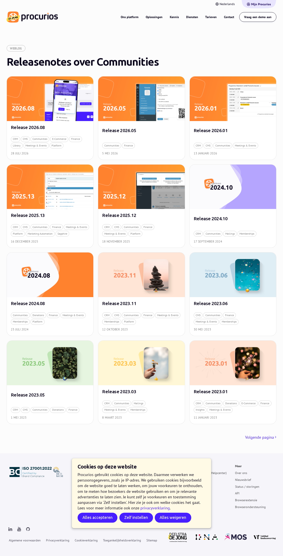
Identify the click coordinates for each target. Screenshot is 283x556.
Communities (40, 138)
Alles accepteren (97, 517)
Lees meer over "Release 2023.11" (141, 294)
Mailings (230, 233)
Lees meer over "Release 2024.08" (50, 294)
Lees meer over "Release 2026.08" (50, 118)
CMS (25, 138)
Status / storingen (247, 487)
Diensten (192, 17)
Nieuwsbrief (243, 480)
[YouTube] (19, 529)
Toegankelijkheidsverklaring (122, 540)
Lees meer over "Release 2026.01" (233, 118)
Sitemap (151, 540)
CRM (15, 138)
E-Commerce (59, 138)
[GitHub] (27, 529)
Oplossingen (154, 17)
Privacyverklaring (57, 540)
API (237, 493)
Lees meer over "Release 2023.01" (233, 382)
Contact (229, 17)
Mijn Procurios (261, 4)
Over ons (241, 473)
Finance (75, 138)
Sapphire (62, 233)
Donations (38, 315)
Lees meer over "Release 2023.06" (233, 294)
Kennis (174, 17)
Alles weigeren (173, 517)
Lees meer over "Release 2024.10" (233, 206)
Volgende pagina (259, 437)
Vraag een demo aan (258, 17)
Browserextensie (246, 500)
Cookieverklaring (86, 540)
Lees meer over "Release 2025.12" (141, 206)
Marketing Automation (40, 233)
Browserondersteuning (250, 507)
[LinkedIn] (10, 529)
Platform (56, 145)
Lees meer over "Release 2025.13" (50, 206)
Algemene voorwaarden (25, 540)
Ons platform (129, 17)
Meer (238, 466)
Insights (200, 409)
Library (17, 145)
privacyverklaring (155, 507)
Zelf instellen (136, 517)
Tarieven (211, 17)
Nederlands (227, 4)
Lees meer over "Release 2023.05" (50, 382)
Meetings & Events (36, 145)
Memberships (246, 233)
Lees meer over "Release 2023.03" (141, 382)
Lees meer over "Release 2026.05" (141, 118)
